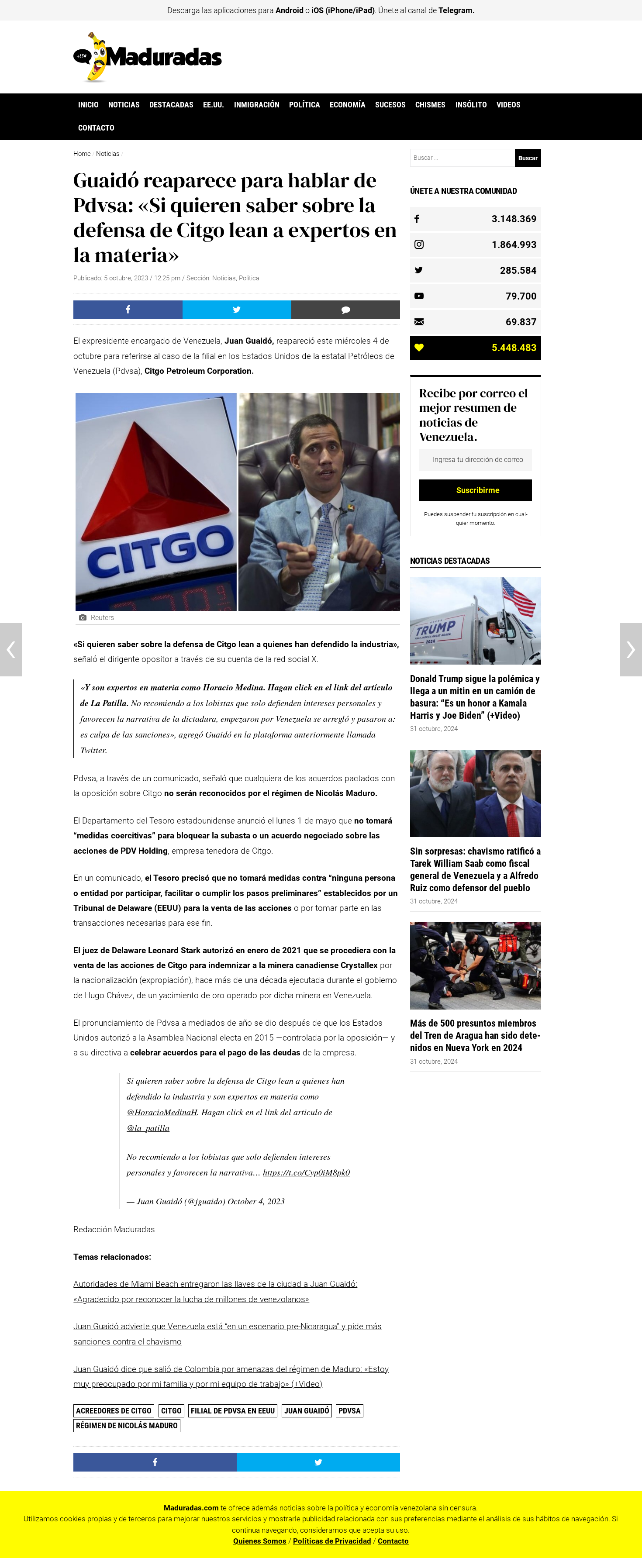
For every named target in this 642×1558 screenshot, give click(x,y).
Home (82, 154)
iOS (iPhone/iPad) (343, 10)
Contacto (96, 128)
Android (290, 10)
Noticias (124, 104)
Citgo (171, 1410)
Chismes (430, 104)
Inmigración (257, 104)
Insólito (471, 104)
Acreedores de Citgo (114, 1410)
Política (304, 104)
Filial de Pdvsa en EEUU (233, 1410)
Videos (509, 104)
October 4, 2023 (256, 1200)
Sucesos (390, 104)
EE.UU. (213, 104)
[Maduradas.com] (147, 79)
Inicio (88, 104)
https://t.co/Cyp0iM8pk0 (306, 1172)
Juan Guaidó (306, 1410)
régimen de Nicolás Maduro (127, 1425)
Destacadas (171, 104)
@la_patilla (148, 1127)
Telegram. (456, 10)
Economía (348, 104)
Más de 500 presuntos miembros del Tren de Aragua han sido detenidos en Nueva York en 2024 (475, 1035)
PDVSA (349, 1410)
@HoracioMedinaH (162, 1111)
